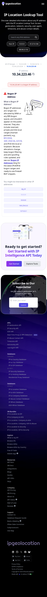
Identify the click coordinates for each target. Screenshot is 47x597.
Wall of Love (11, 503)
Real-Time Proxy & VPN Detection (22, 335)
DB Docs (10, 465)
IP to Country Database (17, 359)
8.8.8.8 (23, 200)
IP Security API (12, 328)
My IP (23, 189)
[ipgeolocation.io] (11, 4)
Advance (10, 386)
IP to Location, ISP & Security (18, 430)
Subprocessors (13, 527)
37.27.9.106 (34, 44)
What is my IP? (12, 438)
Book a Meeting (13, 521)
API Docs (10, 462)
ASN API (10, 331)
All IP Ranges (10, 64)
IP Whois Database (16, 402)
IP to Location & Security (16, 427)
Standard (10, 356)
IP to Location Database (18, 389)
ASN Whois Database (17, 405)
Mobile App (11, 454)
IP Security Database (16, 371)
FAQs (9, 481)
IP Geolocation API (14, 325)
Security (10, 368)
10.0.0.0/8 (22, 64)
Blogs (9, 472)
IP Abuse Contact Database (19, 399)
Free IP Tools (12, 450)
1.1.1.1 (23, 195)
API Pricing (11, 490)
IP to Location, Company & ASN (19, 420)
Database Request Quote (16, 518)
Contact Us (11, 515)
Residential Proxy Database (19, 377)
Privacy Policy (16, 564)
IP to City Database (16, 362)
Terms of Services (17, 569)
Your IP (11, 44)
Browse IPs (11, 441)
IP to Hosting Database (17, 374)
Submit (23, 305)
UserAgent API (12, 348)
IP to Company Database (18, 396)
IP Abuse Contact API (15, 338)
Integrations (12, 469)
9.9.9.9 (21, 44)
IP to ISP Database (16, 365)
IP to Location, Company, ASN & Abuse (22, 423)
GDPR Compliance (17, 567)
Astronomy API (12, 344)
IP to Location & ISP (14, 414)
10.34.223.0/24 (17, 66)
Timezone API (12, 341)
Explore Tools (32, 264)
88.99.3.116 (23, 49)
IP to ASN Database (16, 392)
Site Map (10, 531)
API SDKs (10, 478)
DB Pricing (11, 493)
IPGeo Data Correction (15, 524)
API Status (11, 500)
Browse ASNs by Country (16, 447)
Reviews (10, 506)
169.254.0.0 (23, 205)
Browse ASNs (12, 444)
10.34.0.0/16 (34, 64)
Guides (10, 475)
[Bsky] (29, 552)
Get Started (14, 264)
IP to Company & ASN (15, 417)
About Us (10, 496)
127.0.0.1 (23, 211)
